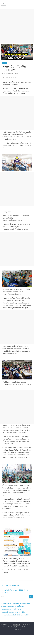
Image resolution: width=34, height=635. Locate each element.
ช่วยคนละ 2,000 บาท (11, 585)
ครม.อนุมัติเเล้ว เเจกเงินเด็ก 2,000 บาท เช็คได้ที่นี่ (15, 615)
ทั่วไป (4, 63)
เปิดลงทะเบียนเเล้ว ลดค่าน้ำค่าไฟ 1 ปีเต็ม (13, 612)
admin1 (18, 73)
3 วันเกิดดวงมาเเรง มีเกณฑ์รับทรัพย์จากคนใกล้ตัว (15, 603)
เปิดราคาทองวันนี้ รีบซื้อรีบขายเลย (11, 609)
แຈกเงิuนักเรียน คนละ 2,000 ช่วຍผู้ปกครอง (15, 591)
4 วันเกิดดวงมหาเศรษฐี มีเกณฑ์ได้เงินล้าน (13, 606)
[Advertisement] (17, 26)
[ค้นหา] (31, 596)
